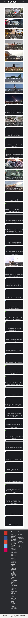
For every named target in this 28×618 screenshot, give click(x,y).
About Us (5, 615)
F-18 (15, 551)
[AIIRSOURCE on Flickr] (5, 550)
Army (12, 547)
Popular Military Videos (21, 547)
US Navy (12, 608)
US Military (13, 606)
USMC (13, 604)
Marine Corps (13, 564)
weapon (13, 610)
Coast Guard (20, 537)
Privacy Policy (12, 615)
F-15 (15, 549)
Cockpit (12, 549)
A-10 (12, 534)
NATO (12, 585)
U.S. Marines (13, 595)
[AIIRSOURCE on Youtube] (5, 533)
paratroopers (13, 586)
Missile (13, 584)
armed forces (13, 544)
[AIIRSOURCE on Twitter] (5, 546)
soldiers (12, 591)
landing (12, 558)
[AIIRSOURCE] (10, 2)
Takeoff (13, 594)
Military (13, 569)
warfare (15, 608)
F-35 (13, 552)
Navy (15, 585)
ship (13, 589)
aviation (15, 546)
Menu (23, 1)
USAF (13, 598)
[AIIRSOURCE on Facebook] (5, 538)
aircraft (13, 536)
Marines (13, 567)
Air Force (13, 540)
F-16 (12, 551)
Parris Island (13, 588)
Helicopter (14, 555)
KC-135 (12, 557)
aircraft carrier (12, 538)
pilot (12, 589)
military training (14, 582)
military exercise (14, 574)
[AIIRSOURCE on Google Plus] (5, 542)
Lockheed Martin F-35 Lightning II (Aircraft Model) (13, 561)
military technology (14, 577)
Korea (16, 556)
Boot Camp (13, 548)
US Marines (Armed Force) (13, 600)
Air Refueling (13, 541)
